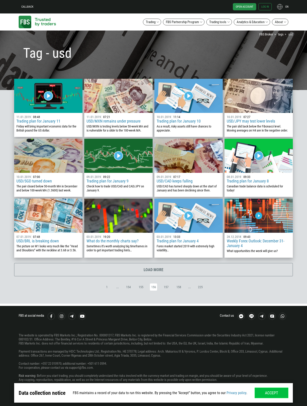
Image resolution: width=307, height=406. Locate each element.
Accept (271, 393)
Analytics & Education (251, 22)
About (279, 22)
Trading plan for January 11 (38, 121)
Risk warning (27, 376)
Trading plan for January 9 (108, 181)
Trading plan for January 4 (178, 241)
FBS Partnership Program (182, 22)
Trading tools (217, 22)
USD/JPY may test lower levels (251, 121)
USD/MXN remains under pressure (113, 121)
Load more (153, 269)
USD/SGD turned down (34, 181)
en (286, 6)
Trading (151, 22)
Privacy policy (236, 393)
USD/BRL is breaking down (37, 241)
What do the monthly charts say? (113, 241)
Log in (265, 6)
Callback (27, 6)
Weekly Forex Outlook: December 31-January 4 (255, 243)
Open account (244, 6)
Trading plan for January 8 (248, 181)
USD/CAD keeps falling (175, 181)
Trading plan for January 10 (179, 121)
